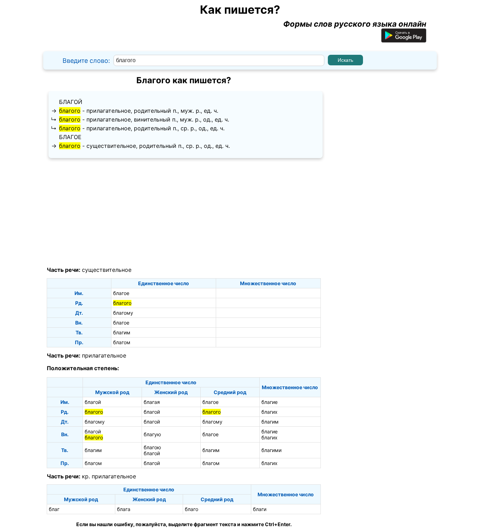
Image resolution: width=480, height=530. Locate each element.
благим (121, 332)
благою (152, 447)
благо (191, 509)
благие (269, 402)
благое (70, 136)
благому (123, 313)
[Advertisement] (183, 212)
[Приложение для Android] (403, 39)
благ (54, 509)
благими (271, 450)
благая (152, 402)
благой (70, 101)
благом (121, 342)
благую (152, 434)
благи (259, 509)
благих (269, 412)
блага (123, 509)
